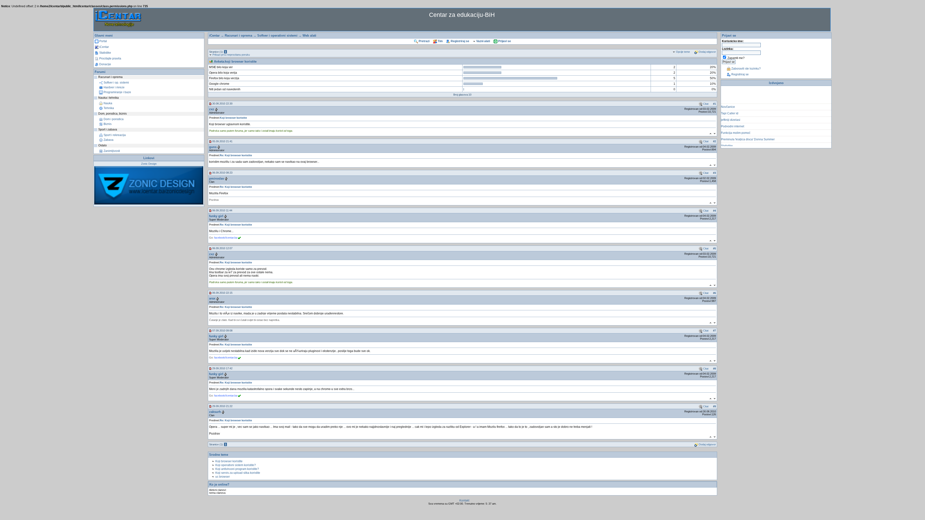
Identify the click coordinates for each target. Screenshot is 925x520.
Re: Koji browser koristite (236, 155)
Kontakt (464, 500)
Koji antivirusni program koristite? (237, 469)
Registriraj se (459, 41)
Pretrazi (423, 41)
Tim (440, 41)
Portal (103, 41)
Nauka (107, 103)
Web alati (309, 35)
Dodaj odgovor (707, 51)
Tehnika (108, 108)
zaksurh (215, 412)
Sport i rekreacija (114, 135)
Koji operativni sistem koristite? (235, 465)
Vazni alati (483, 41)
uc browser (222, 476)
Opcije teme (682, 51)
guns (213, 147)
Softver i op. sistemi (116, 82)
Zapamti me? (736, 58)
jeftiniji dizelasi (730, 114)
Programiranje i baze (117, 92)
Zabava (108, 140)
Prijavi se (504, 41)
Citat (705, 103)
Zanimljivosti (111, 151)
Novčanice (728, 101)
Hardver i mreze (114, 87)
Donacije (105, 64)
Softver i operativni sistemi (277, 35)
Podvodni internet (732, 120)
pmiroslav (216, 178)
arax (212, 298)
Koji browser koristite (233, 117)
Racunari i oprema (238, 35)
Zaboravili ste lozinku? (746, 68)
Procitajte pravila (110, 58)
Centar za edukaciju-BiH (462, 14)
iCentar (104, 47)
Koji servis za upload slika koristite (237, 472)
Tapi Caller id (729, 107)
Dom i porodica (113, 119)
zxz (211, 109)
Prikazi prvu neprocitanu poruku (231, 54)
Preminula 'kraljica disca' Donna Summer (748, 133)
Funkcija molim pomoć (735, 127)
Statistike (105, 52)
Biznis (107, 124)
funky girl (216, 216)
